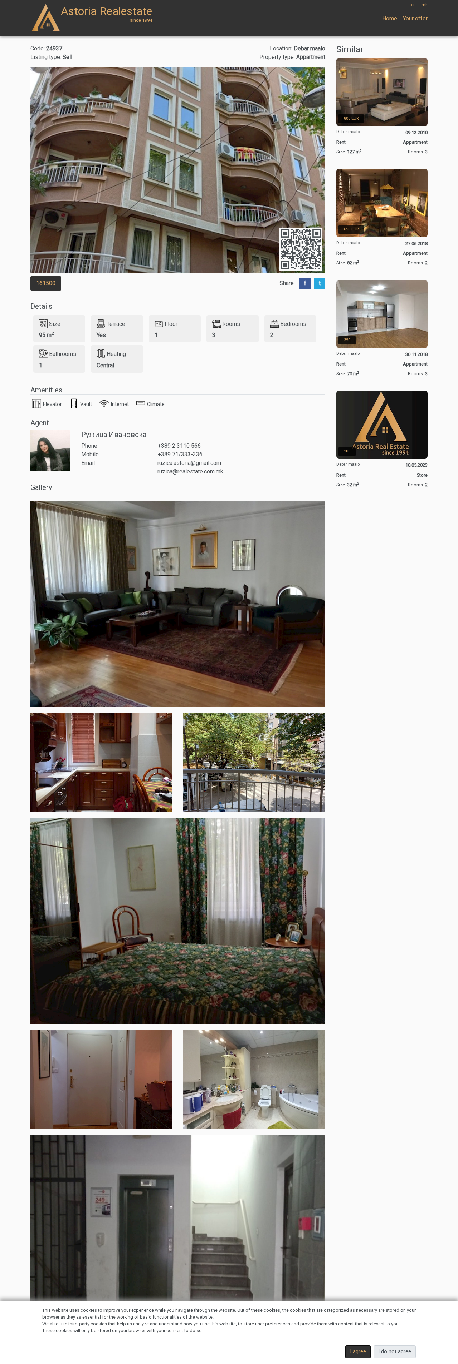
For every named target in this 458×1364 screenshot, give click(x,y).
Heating (116, 354)
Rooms (231, 323)
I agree (358, 1352)
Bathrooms (62, 354)
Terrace (116, 323)
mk (425, 5)
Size (54, 323)
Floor (171, 323)
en (413, 5)
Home (389, 18)
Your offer (415, 18)
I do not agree (394, 1352)
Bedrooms (293, 323)
